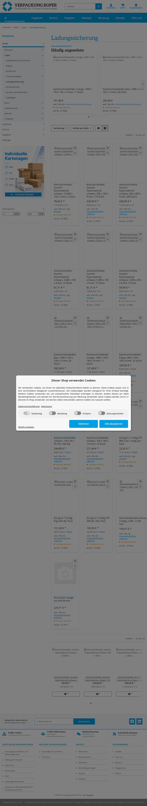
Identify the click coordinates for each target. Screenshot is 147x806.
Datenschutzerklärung (29, 406)
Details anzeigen (26, 427)
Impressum (46, 406)
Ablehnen (83, 423)
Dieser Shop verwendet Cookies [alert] (73, 380)
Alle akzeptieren (113, 423)
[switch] (26, 413)
